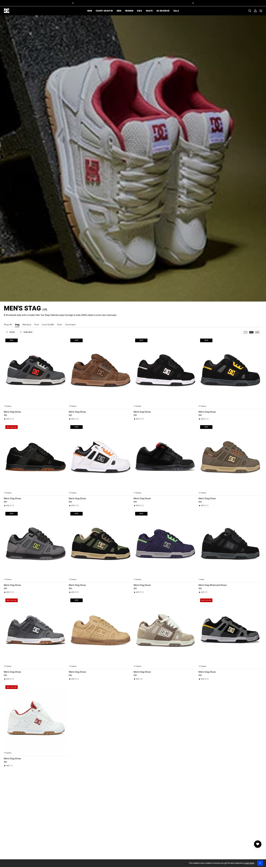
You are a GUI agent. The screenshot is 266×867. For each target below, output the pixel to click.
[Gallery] (36, 370)
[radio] (8, 402)
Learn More (249, 863)
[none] (35, 403)
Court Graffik (48, 324)
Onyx (59, 324)
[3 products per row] (245, 332)
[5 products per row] (257, 332)
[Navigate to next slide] (64, 402)
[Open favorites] (257, 844)
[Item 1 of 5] (36, 457)
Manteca (26, 324)
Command (70, 324)
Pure (36, 324)
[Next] (193, 3)
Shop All (8, 324)
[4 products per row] (251, 332)
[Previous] (73, 3)
